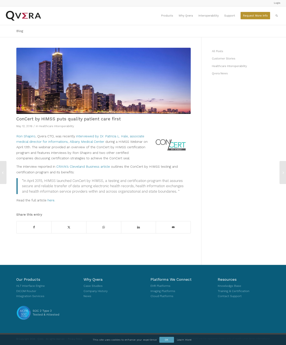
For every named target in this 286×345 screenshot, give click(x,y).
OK (167, 339)
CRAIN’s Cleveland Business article (83, 167)
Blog (19, 31)
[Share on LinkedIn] (138, 227)
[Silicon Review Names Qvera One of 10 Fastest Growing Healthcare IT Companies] (283, 172)
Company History (96, 291)
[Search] (276, 15)
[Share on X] (69, 227)
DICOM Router (26, 291)
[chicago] (103, 81)
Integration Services (30, 296)
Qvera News (220, 73)
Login (277, 3)
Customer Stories (223, 58)
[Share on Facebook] (34, 227)
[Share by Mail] (173, 227)
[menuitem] (276, 3)
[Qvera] (23, 15)
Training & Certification (233, 291)
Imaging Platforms (163, 291)
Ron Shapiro (25, 136)
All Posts (217, 51)
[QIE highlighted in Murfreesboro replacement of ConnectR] (3, 172)
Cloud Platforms (162, 296)
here (51, 200)
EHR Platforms (160, 285)
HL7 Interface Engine (30, 285)
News (87, 296)
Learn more (184, 339)
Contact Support (230, 296)
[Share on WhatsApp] (103, 227)
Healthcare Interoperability (56, 126)
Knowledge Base (229, 285)
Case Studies (93, 285)
